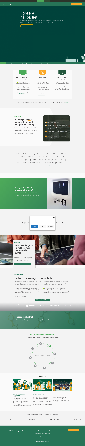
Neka (42, 226)
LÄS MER (50, 165)
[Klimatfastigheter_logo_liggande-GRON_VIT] (8, 3)
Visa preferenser (50, 226)
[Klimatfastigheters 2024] (62, 385)
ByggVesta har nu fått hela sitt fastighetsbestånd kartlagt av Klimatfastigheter (19, 394)
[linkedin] (42, 436)
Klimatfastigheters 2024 (8, 63)
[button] (53, 217)
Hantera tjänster (33, 223)
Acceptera (34, 226)
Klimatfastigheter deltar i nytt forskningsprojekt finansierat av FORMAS (32, 63)
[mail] (44, 436)
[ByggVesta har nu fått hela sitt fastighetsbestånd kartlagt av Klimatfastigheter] (22, 385)
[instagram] (40, 436)
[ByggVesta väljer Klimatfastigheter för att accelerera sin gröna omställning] (42, 385)
